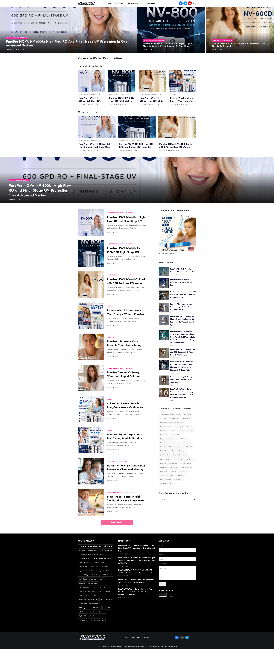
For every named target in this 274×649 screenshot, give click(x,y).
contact (145, 638)
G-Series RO (190, 431)
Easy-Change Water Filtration (182, 427)
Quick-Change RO (185, 463)
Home (110, 3)
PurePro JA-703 (164, 455)
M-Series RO (185, 443)
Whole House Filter (166, 483)
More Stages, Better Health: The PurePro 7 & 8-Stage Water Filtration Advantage (126, 501)
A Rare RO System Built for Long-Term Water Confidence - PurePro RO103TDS (125, 407)
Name (161, 545)
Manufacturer (134, 3)
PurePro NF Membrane (180, 455)
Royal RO (173, 471)
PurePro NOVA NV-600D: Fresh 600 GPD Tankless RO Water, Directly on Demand (126, 283)
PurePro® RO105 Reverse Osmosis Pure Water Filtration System (182, 282)
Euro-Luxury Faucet (177, 431)
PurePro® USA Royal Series (118, 461)
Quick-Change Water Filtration (169, 467)
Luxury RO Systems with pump (169, 443)
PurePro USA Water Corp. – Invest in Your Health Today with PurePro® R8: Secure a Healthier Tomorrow (135, 592)
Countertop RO (174, 419)
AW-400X (163, 419)
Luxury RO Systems (182, 439)
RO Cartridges (150, 3)
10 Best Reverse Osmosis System (17, 38)
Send (162, 584)
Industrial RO (164, 435)
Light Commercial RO (166, 439)
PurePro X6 (190, 459)
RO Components (187, 467)
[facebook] (177, 637)
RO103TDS (173, 95)
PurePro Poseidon (165, 459)
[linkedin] (187, 637)
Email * (161, 554)
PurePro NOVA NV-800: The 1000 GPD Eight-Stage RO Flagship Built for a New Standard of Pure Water (137, 560)
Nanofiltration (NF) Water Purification (171, 447)
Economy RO (164, 431)
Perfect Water (164, 451)
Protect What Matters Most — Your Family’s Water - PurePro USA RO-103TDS (125, 314)
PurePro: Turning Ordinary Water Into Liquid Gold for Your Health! (123, 376)
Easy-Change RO (165, 427)
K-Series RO (175, 435)
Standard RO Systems (166, 475)
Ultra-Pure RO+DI (165, 479)
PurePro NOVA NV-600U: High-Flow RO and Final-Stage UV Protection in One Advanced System (41, 190)
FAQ (126, 638)
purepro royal (179, 459)
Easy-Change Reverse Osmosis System (171, 423)
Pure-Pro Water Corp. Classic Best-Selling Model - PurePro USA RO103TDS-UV (125, 439)
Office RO (189, 447)
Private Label (135, 638)
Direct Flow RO (186, 419)
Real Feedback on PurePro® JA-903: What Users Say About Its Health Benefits (183, 294)
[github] (182, 637)
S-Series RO (182, 471)
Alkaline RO (112, 337)
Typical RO (180, 475)
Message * (162, 564)
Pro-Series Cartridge (178, 451)
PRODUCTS (119, 3)
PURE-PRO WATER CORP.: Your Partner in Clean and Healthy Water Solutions (126, 470)
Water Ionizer (178, 479)
